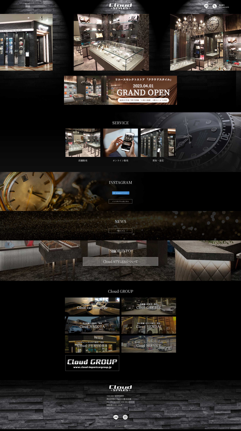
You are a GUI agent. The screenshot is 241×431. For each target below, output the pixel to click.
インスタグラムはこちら (120, 201)
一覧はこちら (120, 231)
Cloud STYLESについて (120, 261)
